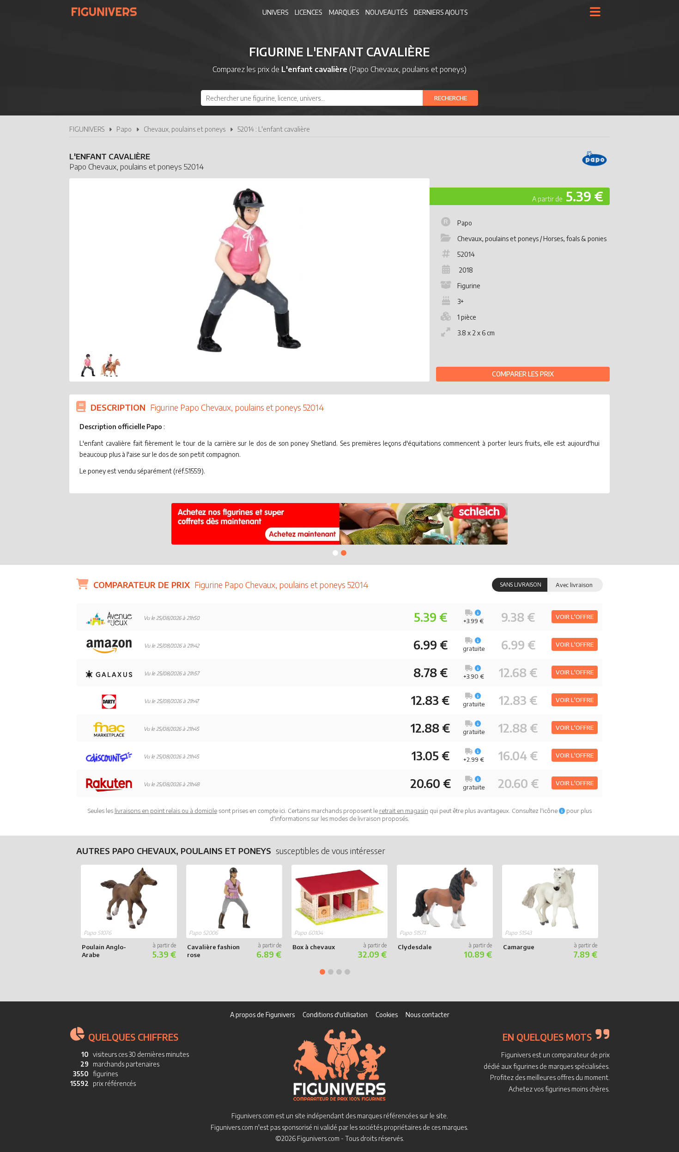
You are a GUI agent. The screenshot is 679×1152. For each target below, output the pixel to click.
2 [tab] (343, 553)
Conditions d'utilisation (335, 1015)
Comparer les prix (523, 374)
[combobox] (339, 98)
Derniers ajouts (440, 12)
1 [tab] (335, 553)
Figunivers (108, 11)
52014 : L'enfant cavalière (273, 129)
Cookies (387, 1015)
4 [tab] (347, 972)
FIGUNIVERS (86, 129)
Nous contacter (427, 1015)
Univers (275, 12)
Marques (344, 12)
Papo (124, 129)
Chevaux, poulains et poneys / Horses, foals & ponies (531, 239)
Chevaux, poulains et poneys (184, 129)
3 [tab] (339, 972)
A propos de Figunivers (262, 1015)
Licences (308, 12)
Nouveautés (386, 12)
